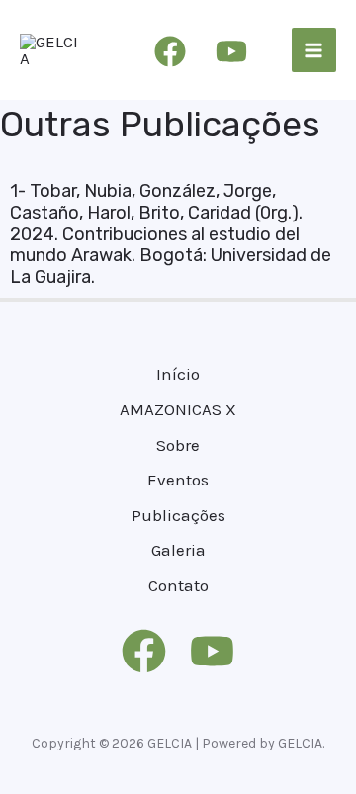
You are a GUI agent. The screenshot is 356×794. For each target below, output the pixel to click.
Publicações (178, 515)
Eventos (178, 479)
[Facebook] (170, 51)
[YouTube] (231, 51)
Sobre (178, 445)
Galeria (178, 550)
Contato (178, 585)
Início (178, 374)
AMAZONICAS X (178, 409)
